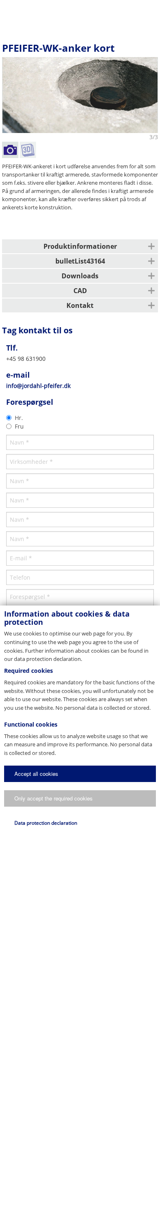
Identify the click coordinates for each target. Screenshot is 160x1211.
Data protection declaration (45, 822)
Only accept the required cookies (53, 798)
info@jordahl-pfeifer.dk (38, 386)
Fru (19, 426)
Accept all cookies (36, 774)
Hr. (19, 418)
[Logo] (80, 14)
